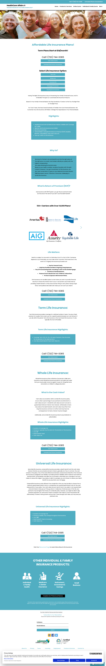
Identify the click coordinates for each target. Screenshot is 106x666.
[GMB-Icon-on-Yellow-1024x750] (49, 635)
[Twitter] (56, 635)
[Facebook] (52, 635)
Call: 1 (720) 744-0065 (75, 2)
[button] (65, 6)
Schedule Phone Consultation (94, 2)
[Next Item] (81, 227)
